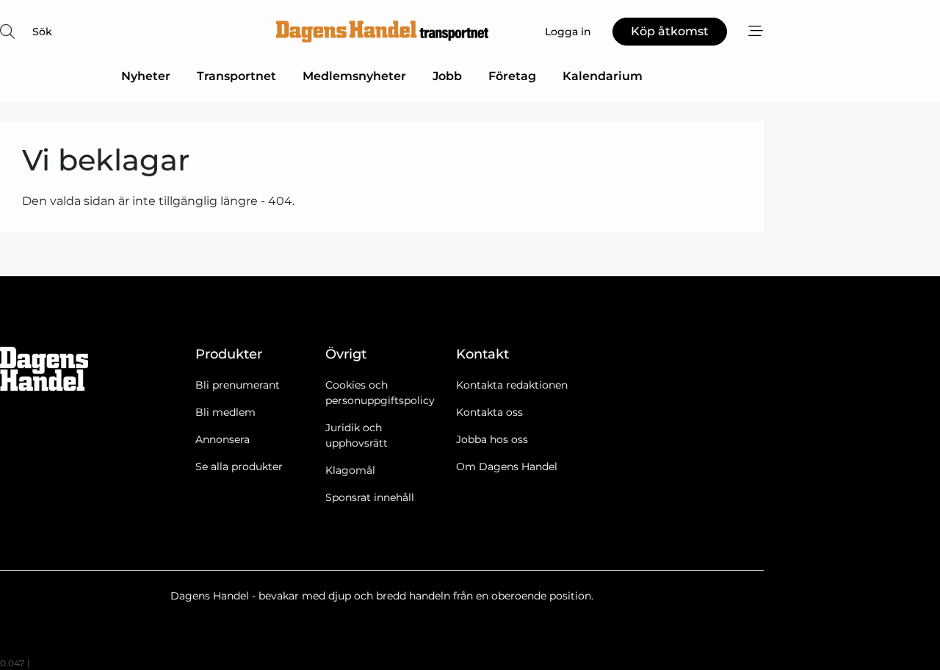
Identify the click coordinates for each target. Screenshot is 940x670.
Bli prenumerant (237, 385)
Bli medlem (225, 412)
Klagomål (350, 470)
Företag (512, 76)
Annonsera (222, 439)
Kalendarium (603, 76)
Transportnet (236, 76)
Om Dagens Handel (506, 466)
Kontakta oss (489, 412)
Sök (42, 31)
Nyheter (145, 76)
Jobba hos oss (492, 439)
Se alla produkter (239, 466)
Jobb (447, 76)
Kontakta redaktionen (512, 385)
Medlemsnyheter (354, 76)
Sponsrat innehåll (369, 497)
